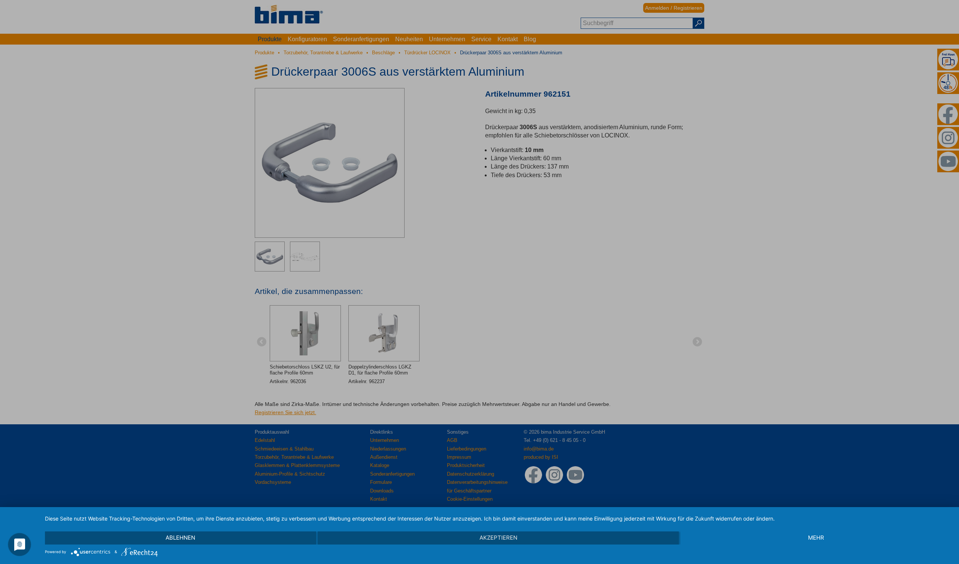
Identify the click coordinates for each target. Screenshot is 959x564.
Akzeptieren (498, 537)
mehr (816, 537)
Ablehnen (180, 537)
